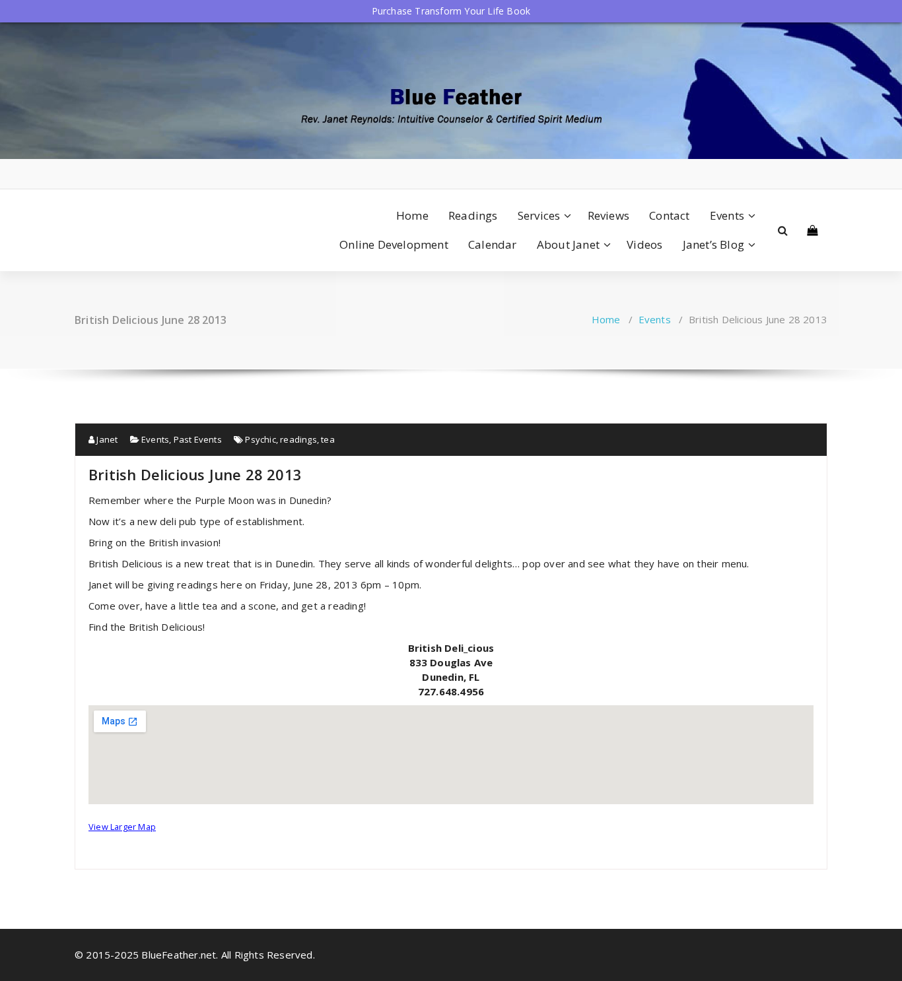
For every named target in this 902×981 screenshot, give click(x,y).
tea (328, 439)
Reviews (608, 215)
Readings (473, 215)
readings (298, 439)
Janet (106, 439)
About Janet (568, 244)
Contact (669, 215)
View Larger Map (122, 827)
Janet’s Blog (713, 244)
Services (539, 215)
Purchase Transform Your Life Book (451, 11)
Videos (644, 244)
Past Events (198, 439)
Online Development (393, 244)
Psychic (260, 439)
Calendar (492, 244)
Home (412, 215)
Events (727, 215)
